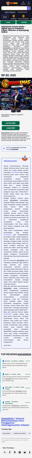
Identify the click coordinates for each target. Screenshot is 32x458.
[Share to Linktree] (15, 452)
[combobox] (14, 8)
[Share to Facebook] (10, 452)
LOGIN (8, 22)
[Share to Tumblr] (30, 452)
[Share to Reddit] (25, 452)
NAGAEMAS (7, 48)
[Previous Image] (1, 94)
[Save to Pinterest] (20, 452)
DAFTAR (24, 22)
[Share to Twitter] (5, 452)
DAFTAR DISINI (10, 123)
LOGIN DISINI (10, 128)
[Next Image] (30, 94)
